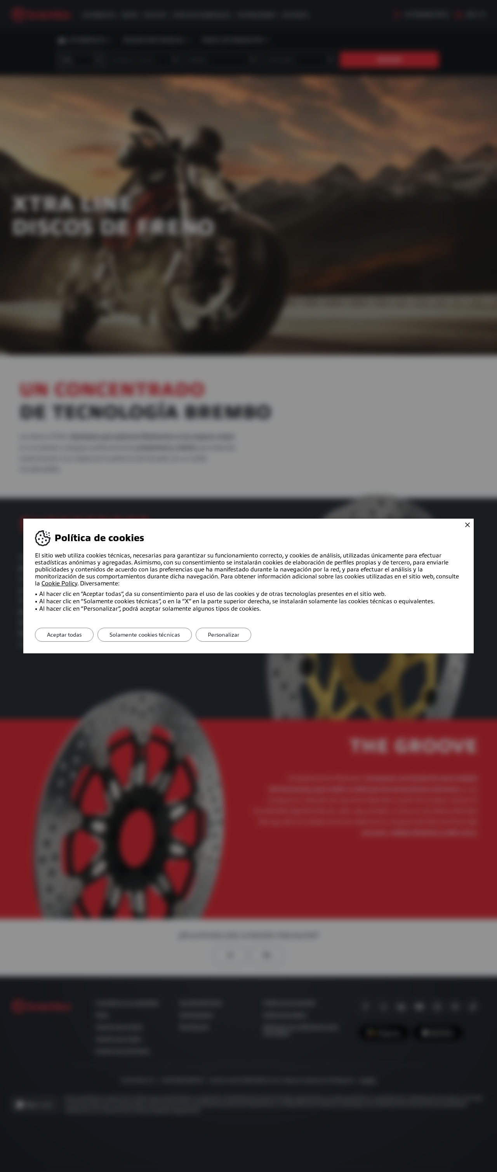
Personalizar (223, 635)
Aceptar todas (64, 635)
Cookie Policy (59, 583)
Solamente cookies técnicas (144, 635)
